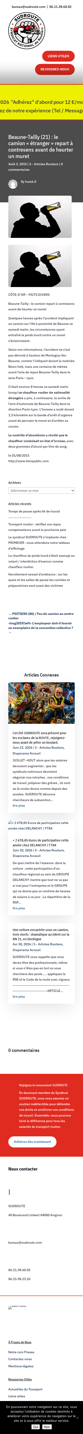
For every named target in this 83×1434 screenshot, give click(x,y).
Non (47, 1427)
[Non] (77, 1417)
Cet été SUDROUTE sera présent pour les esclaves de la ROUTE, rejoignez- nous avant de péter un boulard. (39, 738)
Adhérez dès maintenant (32, 1142)
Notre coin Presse (21, 1352)
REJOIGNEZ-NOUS (55, 69)
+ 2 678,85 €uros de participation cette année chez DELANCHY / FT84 (41, 842)
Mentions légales (20, 1366)
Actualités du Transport (25, 1389)
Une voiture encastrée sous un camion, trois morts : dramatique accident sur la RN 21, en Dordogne (41, 934)
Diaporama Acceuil (27, 753)
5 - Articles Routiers (43, 164)
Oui (35, 1427)
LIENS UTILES (58, 56)
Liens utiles (16, 1396)
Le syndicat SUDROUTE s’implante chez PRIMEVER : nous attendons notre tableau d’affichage (39, 543)
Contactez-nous (20, 1359)
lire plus (19, 805)
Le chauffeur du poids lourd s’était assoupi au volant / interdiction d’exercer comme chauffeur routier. (41, 561)
